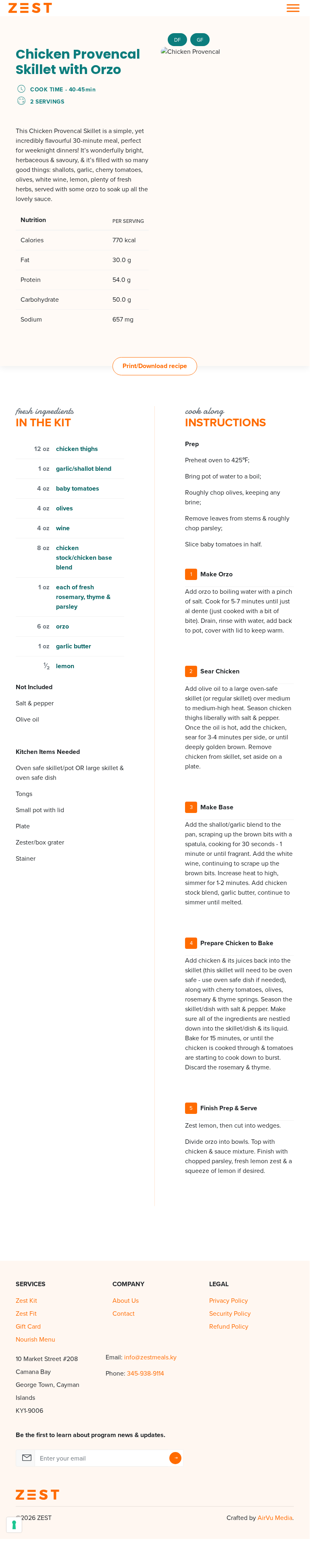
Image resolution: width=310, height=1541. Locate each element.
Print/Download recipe (155, 365)
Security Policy (230, 1313)
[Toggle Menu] (293, 8)
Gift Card (28, 1326)
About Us (125, 1300)
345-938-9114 (145, 1373)
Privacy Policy (228, 1300)
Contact (123, 1313)
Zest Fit (26, 1313)
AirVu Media (275, 1517)
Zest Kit (26, 1300)
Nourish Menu (35, 1339)
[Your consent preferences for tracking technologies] (14, 1525)
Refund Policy (228, 1326)
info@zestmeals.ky (150, 1357)
